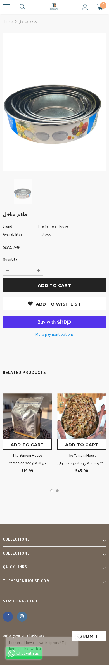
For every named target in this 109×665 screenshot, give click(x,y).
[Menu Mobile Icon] (6, 7)
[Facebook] (8, 617)
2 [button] (57, 490)
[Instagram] (22, 617)
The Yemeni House (53, 227)
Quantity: (10, 260)
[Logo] (54, 7)
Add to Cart (27, 444)
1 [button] (51, 490)
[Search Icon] (22, 7)
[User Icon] (85, 7)
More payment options (54, 335)
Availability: (12, 235)
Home (8, 22)
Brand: (8, 227)
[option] (54, 102)
